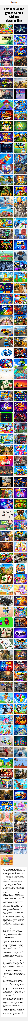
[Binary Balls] (20, 245)
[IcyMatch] (20, 40)
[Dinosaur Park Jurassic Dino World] (6, 191)
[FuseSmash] (6, 115)
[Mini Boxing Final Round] (20, 353)
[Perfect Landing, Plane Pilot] (6, 255)
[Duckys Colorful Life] (6, 277)
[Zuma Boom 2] (20, 126)
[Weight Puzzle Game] (6, 94)
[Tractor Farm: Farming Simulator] (6, 212)
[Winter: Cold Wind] (6, 266)
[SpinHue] (6, 309)
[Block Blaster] (6, 288)
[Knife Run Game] (20, 158)
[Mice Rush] (20, 137)
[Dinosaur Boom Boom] (6, 223)
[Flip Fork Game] (20, 50)
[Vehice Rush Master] (6, 342)
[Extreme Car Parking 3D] (20, 61)
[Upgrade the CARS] (20, 234)
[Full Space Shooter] (20, 29)
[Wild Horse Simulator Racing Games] (6, 180)
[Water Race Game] (6, 202)
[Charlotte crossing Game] (6, 374)
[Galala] (6, 245)
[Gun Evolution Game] (6, 50)
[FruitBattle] (20, 148)
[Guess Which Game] (6, 61)
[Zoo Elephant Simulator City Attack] (20, 83)
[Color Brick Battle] (6, 148)
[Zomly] (6, 83)
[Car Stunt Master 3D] (20, 223)
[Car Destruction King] (20, 255)
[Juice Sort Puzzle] (6, 29)
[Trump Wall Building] (20, 202)
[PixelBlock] (6, 299)
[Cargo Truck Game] (20, 342)
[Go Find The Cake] (6, 169)
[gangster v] (20, 212)
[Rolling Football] (20, 180)
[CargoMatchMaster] (6, 72)
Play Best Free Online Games (14, 2)
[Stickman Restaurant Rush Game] (20, 299)
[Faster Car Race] (6, 331)
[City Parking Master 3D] (20, 169)
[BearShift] (20, 104)
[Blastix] (20, 191)
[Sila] (6, 353)
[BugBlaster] (6, 363)
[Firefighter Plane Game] (20, 331)
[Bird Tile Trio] (6, 126)
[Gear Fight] (20, 115)
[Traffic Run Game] (20, 363)
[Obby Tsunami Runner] (20, 277)
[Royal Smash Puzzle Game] (6, 158)
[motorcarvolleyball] (6, 40)
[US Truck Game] (6, 234)
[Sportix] (6, 137)
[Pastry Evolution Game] (6, 320)
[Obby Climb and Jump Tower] (20, 266)
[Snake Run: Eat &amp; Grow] (20, 94)
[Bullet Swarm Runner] (6, 104)
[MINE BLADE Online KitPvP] (20, 320)
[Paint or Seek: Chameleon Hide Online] (20, 288)
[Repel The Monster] (20, 309)
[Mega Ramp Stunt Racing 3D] (20, 72)
